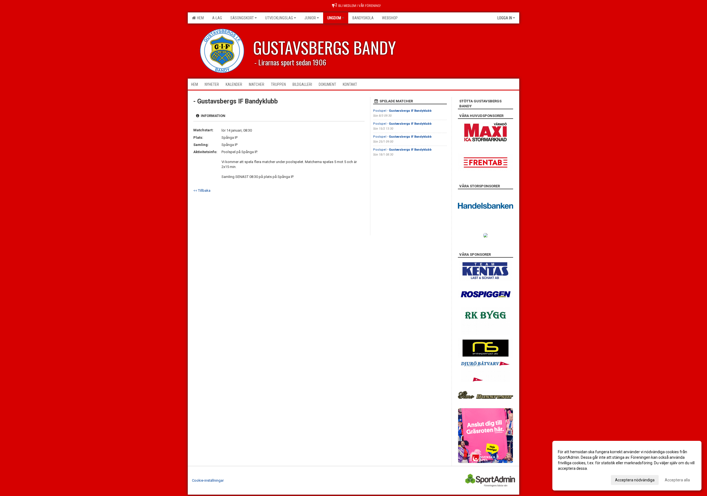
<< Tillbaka (201, 190)
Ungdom (334, 18)
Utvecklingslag (279, 18)
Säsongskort (242, 18)
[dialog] (626, 465)
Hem (199, 18)
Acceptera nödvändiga (635, 480)
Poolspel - (402, 111)
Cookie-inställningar (208, 480)
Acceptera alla (677, 480)
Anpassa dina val (572, 479)
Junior (310, 18)
